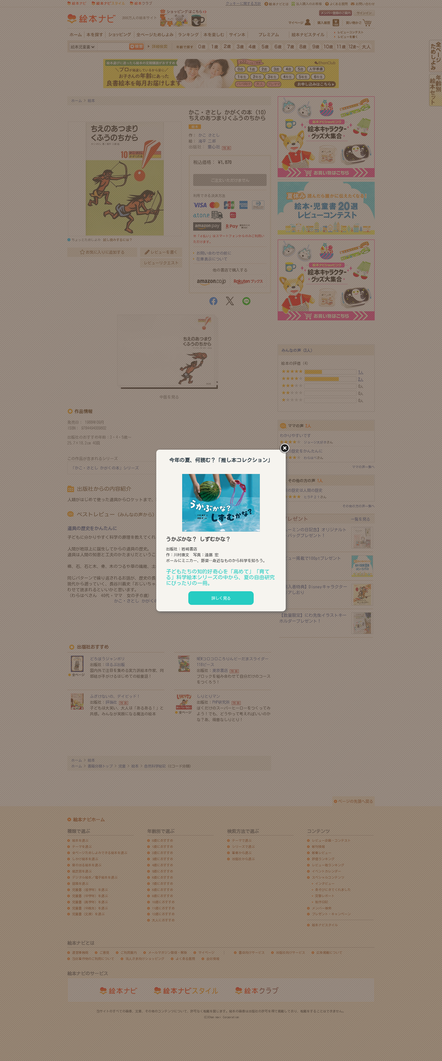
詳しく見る (221, 598)
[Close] (286, 449)
